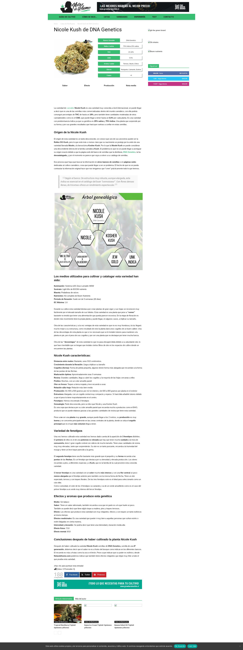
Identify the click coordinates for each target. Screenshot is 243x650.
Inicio (56, 24)
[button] (186, 17)
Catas (107, 17)
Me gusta (183, 73)
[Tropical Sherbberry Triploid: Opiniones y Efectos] (68, 613)
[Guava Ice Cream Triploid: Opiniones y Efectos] (98, 613)
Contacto (169, 17)
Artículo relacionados (63, 599)
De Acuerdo (180, 646)
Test (154, 17)
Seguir (184, 78)
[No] (240, 646)
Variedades (122, 17)
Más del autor (80, 599)
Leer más (192, 646)
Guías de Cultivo (67, 17)
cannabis (70, 108)
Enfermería (139, 17)
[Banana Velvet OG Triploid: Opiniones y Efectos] (128, 613)
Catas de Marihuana (67, 24)
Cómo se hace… (89, 17)
